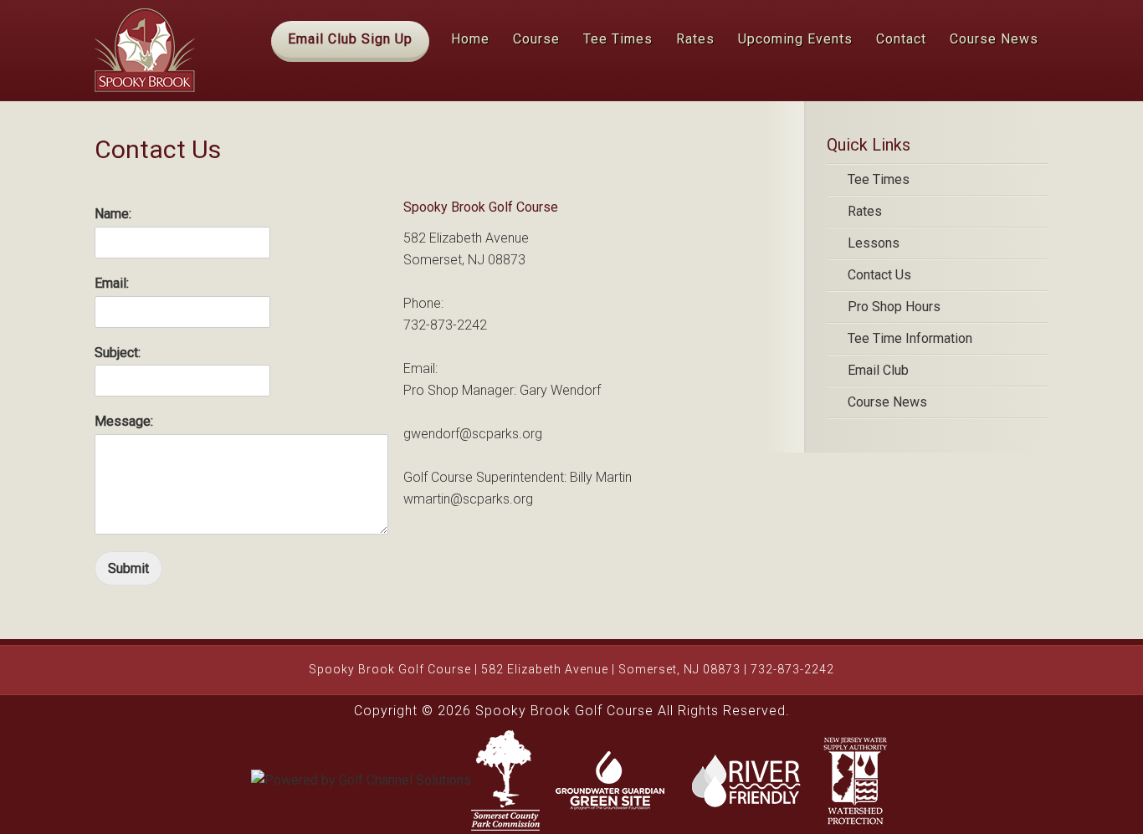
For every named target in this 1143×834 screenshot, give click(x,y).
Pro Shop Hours (894, 307)
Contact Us (879, 275)
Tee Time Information (910, 338)
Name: (113, 214)
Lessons (874, 243)
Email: (112, 283)
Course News (887, 402)
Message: (124, 421)
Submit (128, 568)
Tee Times (879, 179)
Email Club (878, 370)
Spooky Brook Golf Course (145, 50)
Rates (865, 211)
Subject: (118, 353)
